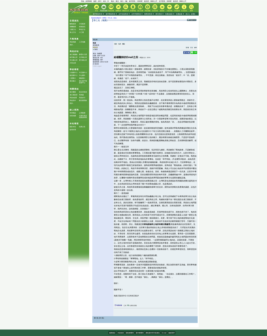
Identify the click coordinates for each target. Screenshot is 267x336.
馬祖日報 (111, 11)
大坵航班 (82, 24)
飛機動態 (73, 26)
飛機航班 (118, 11)
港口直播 (140, 11)
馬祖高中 (73, 100)
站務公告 (82, 127)
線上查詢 (74, 109)
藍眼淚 (162, 11)
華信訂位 (82, 29)
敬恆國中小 (73, 75)
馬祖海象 (73, 42)
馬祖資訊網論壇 (96, 18)
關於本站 (73, 127)
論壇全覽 (73, 130)
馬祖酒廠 (148, 11)
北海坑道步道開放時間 (83, 116)
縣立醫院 (73, 92)
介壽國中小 (73, 72)
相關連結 (74, 88)
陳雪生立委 (83, 54)
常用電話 (73, 113)
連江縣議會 (73, 54)
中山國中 (82, 75)
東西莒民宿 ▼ (149, 14)
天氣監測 (177, 11)
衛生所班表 (83, 92)
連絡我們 (171, 333)
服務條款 (112, 333)
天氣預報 (169, 11)
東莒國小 (73, 81)
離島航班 (73, 24)
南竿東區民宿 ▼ (98, 14)
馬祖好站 (74, 51)
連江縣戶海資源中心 (83, 81)
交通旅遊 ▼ (180, 14)
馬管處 (81, 95)
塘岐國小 (82, 78)
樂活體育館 (83, 100)
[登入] (188, 14)
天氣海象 (74, 38)
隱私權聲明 (130, 333)
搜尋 (191, 11)
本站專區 (74, 123)
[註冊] (193, 14)
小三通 (81, 32)
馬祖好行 (82, 97)
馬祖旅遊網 (103, 11)
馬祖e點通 (73, 97)
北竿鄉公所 (83, 57)
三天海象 (82, 42)
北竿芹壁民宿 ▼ (137, 14)
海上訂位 (73, 32)
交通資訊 (74, 20)
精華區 (104, 18)
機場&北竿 (125, 11)
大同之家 (73, 63)
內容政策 (121, 333)
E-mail (164, 333)
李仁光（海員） (113, 18)
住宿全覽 (155, 11)
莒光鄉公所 (73, 60)
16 (128, 305)
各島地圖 (73, 115)
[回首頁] (78, 13)
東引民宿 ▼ (160, 14)
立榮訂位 (73, 29)
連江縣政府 (73, 95)
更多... (72, 44)
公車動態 (82, 113)
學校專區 (74, 69)
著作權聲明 (140, 333)
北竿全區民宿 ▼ (124, 14)
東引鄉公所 (83, 60)
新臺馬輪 (133, 11)
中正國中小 (83, 72)
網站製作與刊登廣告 (153, 333)
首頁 (96, 11)
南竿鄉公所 (73, 57)
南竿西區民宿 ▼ (111, 14)
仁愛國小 (73, 78)
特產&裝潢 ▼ (169, 14)
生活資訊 (184, 11)
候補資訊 (82, 26)
